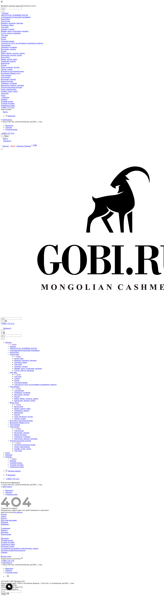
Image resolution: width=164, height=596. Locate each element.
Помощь (13, 461)
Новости (4, 530)
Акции (3, 516)
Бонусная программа (9, 520)
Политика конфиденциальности (13, 550)
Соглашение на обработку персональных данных (19, 548)
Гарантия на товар (8, 544)
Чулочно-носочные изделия (24, 445)
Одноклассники (11, 129)
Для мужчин (19, 431)
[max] (7, 576)
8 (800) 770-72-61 (7, 107)
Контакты (4, 532)
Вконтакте (9, 125)
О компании (5, 528)
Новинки (4, 522)
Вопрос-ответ (6, 556)
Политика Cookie (7, 546)
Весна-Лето (18, 407)
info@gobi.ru (7, 120)
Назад (14, 344)
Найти (4, 594)
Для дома (17, 376)
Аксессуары (18, 358)
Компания (5, 524)
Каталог (13, 346)
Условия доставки (8, 542)
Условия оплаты (7, 540)
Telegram (8, 127)
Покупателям (6, 534)
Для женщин (19, 390)
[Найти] (3, 10)
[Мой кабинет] (2, 326)
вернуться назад (7, 512)
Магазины (5, 538)
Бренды (4, 518)
